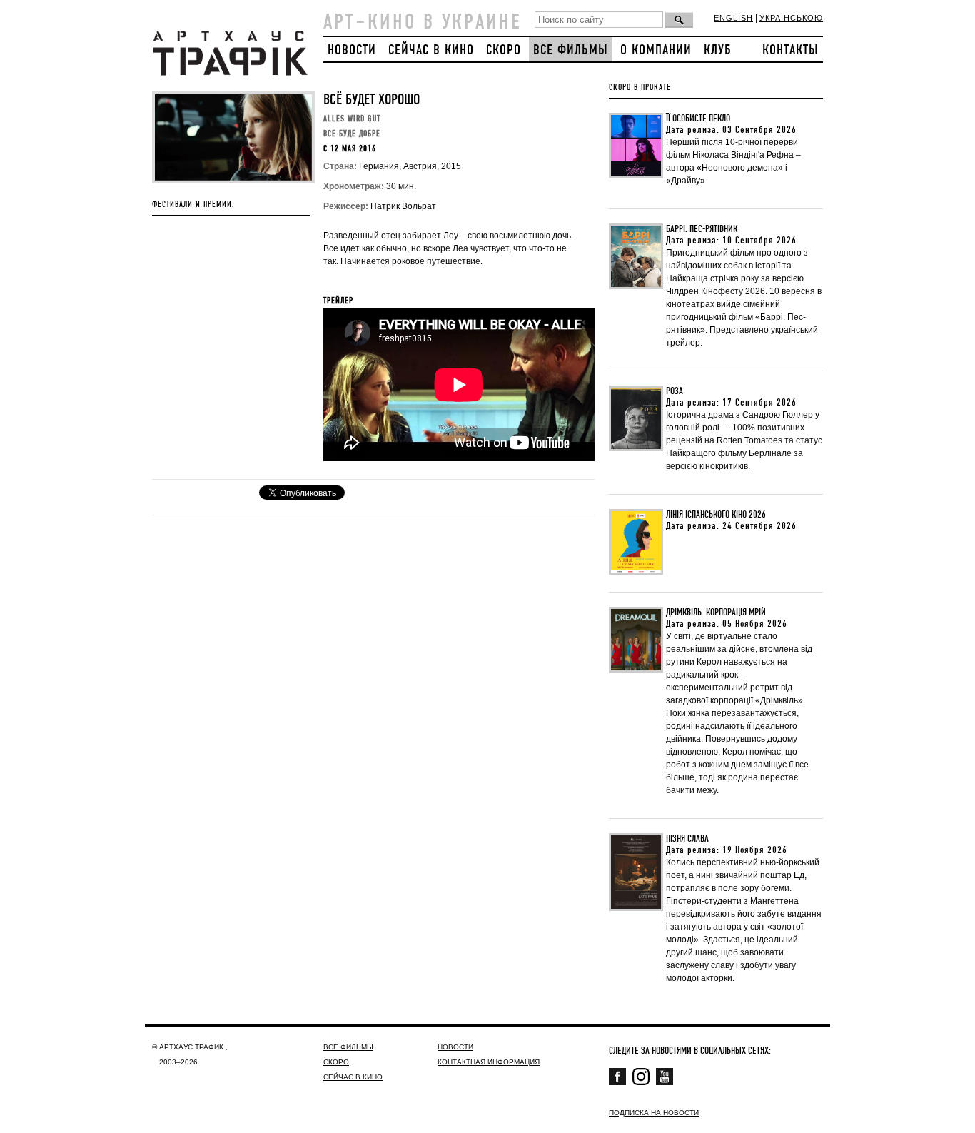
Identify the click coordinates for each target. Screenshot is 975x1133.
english (733, 18)
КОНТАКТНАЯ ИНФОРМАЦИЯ (489, 1062)
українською (791, 18)
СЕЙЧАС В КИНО (431, 50)
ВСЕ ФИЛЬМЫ (570, 50)
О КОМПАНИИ (656, 50)
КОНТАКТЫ (790, 50)
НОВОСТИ (352, 50)
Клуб (718, 50)
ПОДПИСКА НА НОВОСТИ (654, 1113)
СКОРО (503, 50)
